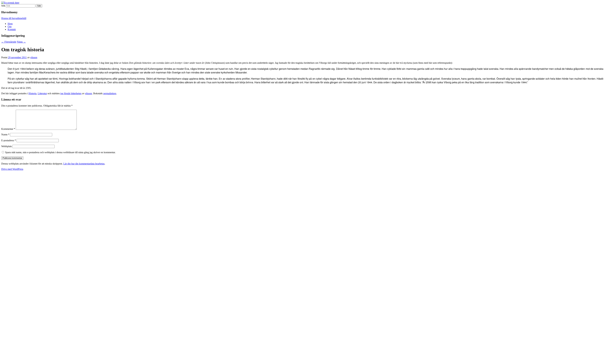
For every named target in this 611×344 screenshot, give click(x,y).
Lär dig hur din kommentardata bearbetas (84, 163)
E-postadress (8, 140)
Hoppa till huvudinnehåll (13, 18)
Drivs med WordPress (12, 169)
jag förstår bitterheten (70, 93)
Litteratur (42, 93)
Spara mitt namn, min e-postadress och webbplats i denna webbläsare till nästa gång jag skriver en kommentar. (60, 152)
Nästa (21, 41)
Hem (10, 23)
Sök (3, 5)
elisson (33, 57)
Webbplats (6, 146)
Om (9, 26)
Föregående (8, 41)
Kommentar (8, 129)
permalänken (109, 93)
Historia (32, 93)
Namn (5, 134)
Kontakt (12, 29)
